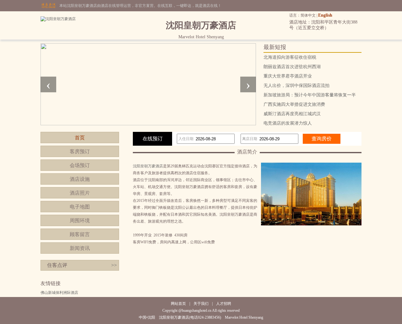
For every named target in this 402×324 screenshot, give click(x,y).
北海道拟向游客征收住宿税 (289, 57)
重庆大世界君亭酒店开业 (287, 76)
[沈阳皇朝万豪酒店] (58, 19)
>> (114, 265)
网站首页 (178, 303)
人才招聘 (223, 303)
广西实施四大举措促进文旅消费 (294, 104)
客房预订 (80, 151)
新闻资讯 (80, 248)
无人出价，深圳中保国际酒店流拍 (296, 85)
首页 (80, 137)
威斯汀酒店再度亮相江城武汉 (292, 113)
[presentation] (48, 84)
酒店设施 (80, 179)
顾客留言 (80, 234)
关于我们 (201, 303)
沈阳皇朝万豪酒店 (148, 166)
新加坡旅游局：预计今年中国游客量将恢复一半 (309, 95)
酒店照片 (80, 193)
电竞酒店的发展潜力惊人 (287, 123)
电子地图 (80, 206)
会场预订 (80, 165)
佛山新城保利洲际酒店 (59, 292)
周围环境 (80, 220)
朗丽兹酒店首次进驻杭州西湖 (292, 66)
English (325, 15)
